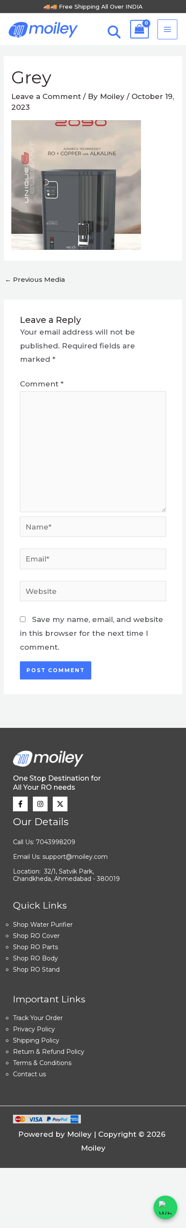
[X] (60, 804)
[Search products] (112, 34)
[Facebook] (20, 804)
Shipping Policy (36, 1040)
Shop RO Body (35, 958)
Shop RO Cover (36, 936)
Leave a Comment (46, 96)
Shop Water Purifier (43, 924)
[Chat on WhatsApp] (165, 1207)
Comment (42, 384)
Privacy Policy (34, 1029)
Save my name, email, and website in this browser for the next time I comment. (91, 633)
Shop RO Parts (35, 947)
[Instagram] (40, 804)
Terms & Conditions (42, 1063)
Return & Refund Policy (48, 1052)
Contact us (29, 1074)
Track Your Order (38, 1018)
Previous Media (35, 279)
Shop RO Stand (36, 969)
